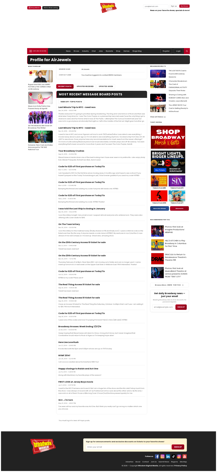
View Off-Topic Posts (71, 102)
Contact (145, 462)
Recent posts (65, 86)
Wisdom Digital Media (148, 465)
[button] (187, 51)
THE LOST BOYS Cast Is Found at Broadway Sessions (177, 73)
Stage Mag (137, 51)
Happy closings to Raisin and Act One (78, 368)
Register (166, 51)
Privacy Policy (180, 465)
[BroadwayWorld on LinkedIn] (168, 456)
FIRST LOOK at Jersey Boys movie (75, 381)
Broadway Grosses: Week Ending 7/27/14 (79, 326)
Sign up (181, 307)
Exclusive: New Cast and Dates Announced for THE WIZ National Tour (40, 141)
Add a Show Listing (51, 8)
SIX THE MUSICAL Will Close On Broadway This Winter (40, 121)
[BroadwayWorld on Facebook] (157, 456)
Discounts (179, 208)
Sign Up (178, 447)
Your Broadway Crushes (71, 150)
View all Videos (157, 117)
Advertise (129, 462)
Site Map (183, 462)
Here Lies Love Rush (68, 342)
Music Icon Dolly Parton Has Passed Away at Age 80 (39, 101)
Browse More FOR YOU (168, 285)
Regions (174, 462)
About (137, 462)
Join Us (154, 462)
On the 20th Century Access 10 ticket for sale (82, 242)
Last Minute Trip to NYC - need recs (76, 107)
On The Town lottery (69, 224)
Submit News (164, 462)
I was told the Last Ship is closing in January (81, 208)
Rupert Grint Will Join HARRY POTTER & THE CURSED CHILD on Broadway (39, 81)
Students (109, 51)
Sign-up (174, 6)
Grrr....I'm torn (65, 400)
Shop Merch (35, 8)
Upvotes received (85, 86)
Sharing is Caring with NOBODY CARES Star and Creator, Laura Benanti (179, 97)
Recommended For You (160, 220)
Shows (76, 51)
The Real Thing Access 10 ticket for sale (79, 284)
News (68, 51)
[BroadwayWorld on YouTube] (184, 456)
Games (126, 51)
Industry (85, 51)
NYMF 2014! (64, 355)
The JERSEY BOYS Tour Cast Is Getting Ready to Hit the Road (178, 108)
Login (178, 51)
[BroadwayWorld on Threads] (179, 456)
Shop (118, 51)
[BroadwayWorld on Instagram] (162, 456)
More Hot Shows (159, 208)
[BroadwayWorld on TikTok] (173, 456)
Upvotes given (106, 86)
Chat (94, 51)
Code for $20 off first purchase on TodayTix (81, 166)
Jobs (101, 51)
